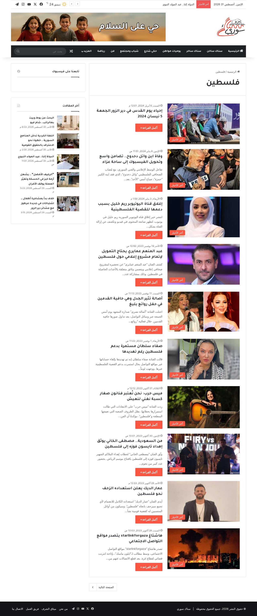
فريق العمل (32, 608)
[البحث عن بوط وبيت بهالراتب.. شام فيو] (68, 123)
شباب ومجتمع (129, 51)
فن (112, 51)
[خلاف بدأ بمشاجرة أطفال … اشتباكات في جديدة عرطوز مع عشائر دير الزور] (68, 203)
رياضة (101, 51)
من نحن (63, 608)
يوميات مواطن (171, 51)
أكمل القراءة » (148, 127)
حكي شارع (150, 51)
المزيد (88, 51)
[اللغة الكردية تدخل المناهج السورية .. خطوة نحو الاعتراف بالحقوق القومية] (68, 140)
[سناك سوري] (231, 27)
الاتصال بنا (17, 608)
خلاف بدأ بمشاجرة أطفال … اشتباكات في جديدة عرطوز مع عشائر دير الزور (37, 203)
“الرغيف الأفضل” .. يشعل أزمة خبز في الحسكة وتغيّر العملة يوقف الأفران (37, 179)
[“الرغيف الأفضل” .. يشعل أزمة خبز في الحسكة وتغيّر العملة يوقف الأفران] (68, 179)
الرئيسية (234, 51)
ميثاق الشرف (49, 608)
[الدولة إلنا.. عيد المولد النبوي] (68, 161)
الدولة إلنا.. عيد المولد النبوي (178, 4)
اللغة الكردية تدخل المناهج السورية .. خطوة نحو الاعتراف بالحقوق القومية (37, 141)
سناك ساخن (214, 51)
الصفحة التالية (106, 587)
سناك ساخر (194, 51)
